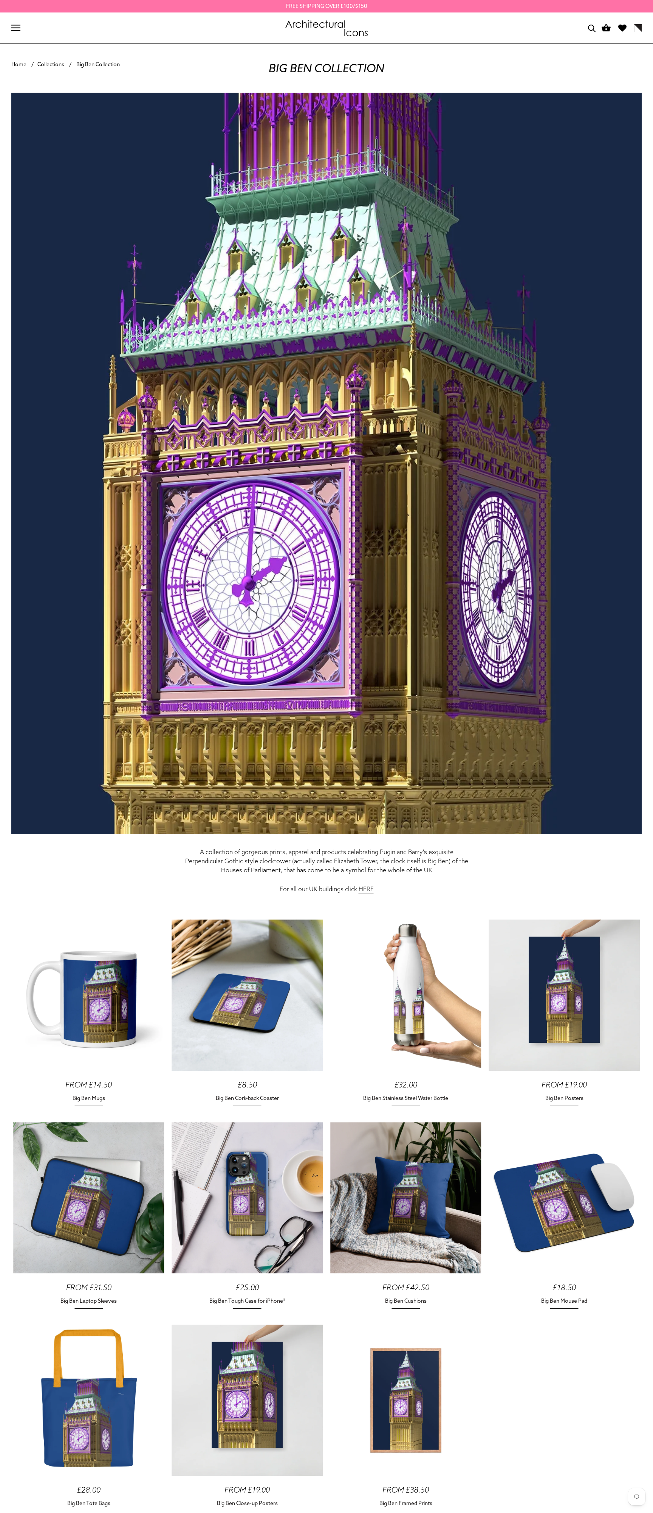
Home (18, 64)
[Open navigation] (15, 28)
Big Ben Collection (98, 64)
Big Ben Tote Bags (88, 1503)
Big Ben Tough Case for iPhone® (247, 1300)
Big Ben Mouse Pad (564, 1300)
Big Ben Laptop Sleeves (88, 1300)
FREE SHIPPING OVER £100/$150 (326, 6)
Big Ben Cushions (406, 1300)
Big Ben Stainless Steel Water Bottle (405, 1098)
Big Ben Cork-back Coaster (247, 1098)
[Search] (592, 28)
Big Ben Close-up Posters (247, 1503)
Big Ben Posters (564, 1098)
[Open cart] (606, 28)
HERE (366, 889)
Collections (50, 64)
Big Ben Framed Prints (405, 1503)
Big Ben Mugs (89, 1098)
